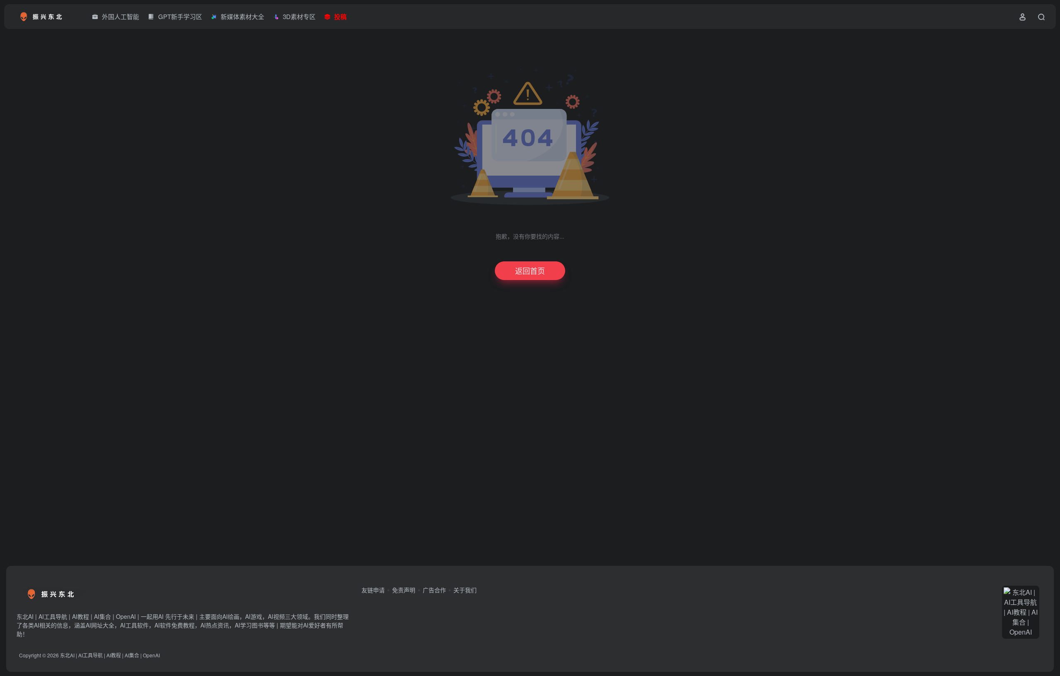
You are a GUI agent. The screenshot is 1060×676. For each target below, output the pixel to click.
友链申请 (373, 590)
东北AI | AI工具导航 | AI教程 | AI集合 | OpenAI (110, 655)
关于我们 (465, 590)
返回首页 (530, 270)
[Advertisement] (521, 431)
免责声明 (403, 590)
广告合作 (434, 590)
